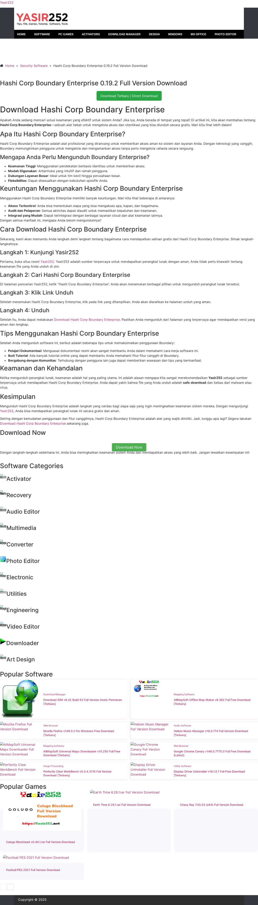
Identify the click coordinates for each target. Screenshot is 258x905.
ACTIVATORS (91, 34)
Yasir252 (7, 2)
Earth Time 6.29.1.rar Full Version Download (122, 804)
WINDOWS (175, 34)
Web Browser (50, 725)
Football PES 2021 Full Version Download (33, 870)
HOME (21, 34)
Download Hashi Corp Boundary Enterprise (87, 320)
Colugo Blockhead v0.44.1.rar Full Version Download (40, 842)
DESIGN (154, 34)
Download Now (129, 447)
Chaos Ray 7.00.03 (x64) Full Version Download (211, 804)
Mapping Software (184, 694)
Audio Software (182, 725)
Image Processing (53, 765)
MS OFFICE (198, 34)
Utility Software (182, 765)
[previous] (3, 887)
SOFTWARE (42, 34)
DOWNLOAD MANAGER (124, 34)
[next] (10, 887)
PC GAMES (65, 34)
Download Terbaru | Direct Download (129, 96)
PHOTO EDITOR (225, 34)
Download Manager (54, 694)
